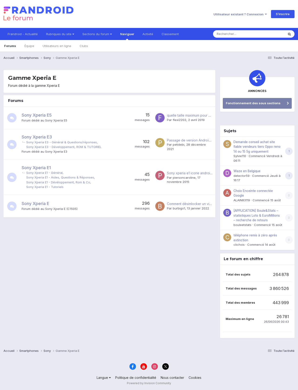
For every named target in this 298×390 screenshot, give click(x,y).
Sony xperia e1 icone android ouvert (195, 173)
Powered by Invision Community (149, 383)
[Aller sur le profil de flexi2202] (160, 117)
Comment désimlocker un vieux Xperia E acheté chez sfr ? (212, 204)
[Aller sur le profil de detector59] (227, 173)
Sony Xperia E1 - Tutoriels (45, 187)
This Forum (270, 34)
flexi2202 (179, 120)
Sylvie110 (240, 156)
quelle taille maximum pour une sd (193, 115)
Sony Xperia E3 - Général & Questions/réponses (61, 142)
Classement (170, 34)
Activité (147, 34)
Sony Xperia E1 (36, 167)
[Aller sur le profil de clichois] (227, 237)
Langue (103, 378)
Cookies (195, 378)
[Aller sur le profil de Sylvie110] (227, 144)
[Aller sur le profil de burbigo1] (160, 206)
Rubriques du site (59, 34)
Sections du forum (96, 34)
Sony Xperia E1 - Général (44, 173)
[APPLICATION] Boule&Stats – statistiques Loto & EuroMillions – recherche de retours (257, 215)
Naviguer (127, 34)
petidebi (178, 144)
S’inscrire (283, 14)
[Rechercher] (289, 34)
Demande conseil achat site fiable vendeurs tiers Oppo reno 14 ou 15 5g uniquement (257, 146)
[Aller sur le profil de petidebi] (160, 142)
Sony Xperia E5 (37, 115)
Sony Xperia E (35, 203)
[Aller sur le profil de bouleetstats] (227, 213)
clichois (239, 244)
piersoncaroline (184, 177)
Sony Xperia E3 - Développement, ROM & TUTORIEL (64, 147)
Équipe (29, 46)
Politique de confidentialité (135, 378)
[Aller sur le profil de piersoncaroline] (160, 175)
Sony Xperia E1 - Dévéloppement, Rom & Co (58, 182)
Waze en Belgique (247, 171)
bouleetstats (242, 225)
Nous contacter (172, 378)
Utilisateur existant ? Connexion (239, 14)
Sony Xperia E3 (37, 136)
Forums (10, 46)
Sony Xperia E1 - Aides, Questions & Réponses (60, 177)
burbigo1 (179, 208)
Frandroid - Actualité (23, 34)
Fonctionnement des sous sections (253, 103)
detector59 (242, 176)
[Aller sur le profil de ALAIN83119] (227, 193)
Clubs (84, 46)
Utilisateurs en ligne (57, 46)
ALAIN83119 (242, 200)
